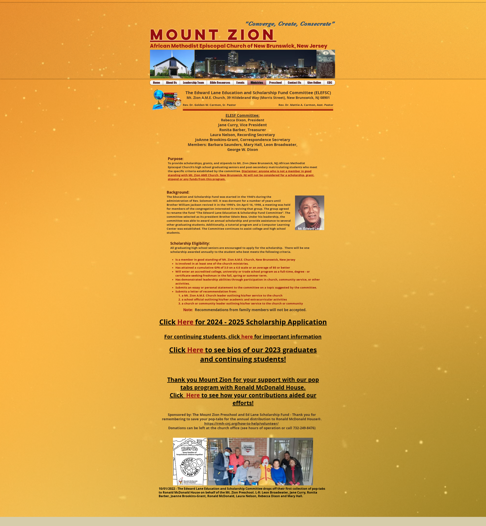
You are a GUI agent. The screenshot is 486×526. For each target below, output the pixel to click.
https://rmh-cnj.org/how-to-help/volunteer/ (241, 423)
